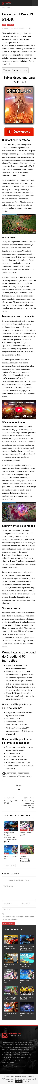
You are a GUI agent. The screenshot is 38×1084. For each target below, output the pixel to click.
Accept (19, 1082)
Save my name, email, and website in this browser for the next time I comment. (18, 918)
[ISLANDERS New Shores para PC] (27, 958)
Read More (27, 1082)
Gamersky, (19, 49)
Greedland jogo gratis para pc (10, 776)
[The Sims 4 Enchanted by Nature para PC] (27, 849)
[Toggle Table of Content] (24, 70)
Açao (4, 24)
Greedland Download (23, 773)
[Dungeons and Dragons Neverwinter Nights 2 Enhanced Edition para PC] (11, 826)
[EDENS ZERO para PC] (11, 849)
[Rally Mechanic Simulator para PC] (11, 939)
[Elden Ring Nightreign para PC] (27, 1007)
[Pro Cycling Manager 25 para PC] (27, 990)
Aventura (10, 24)
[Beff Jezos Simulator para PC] (11, 958)
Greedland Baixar (11, 773)
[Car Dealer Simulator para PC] (11, 1007)
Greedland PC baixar (25, 776)
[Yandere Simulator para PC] (27, 826)
